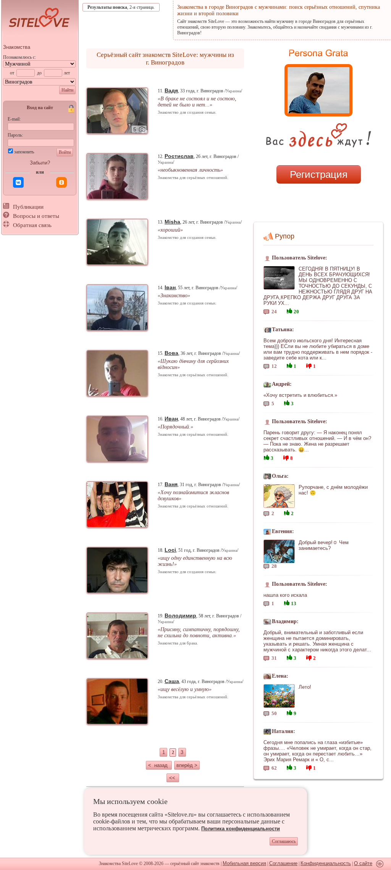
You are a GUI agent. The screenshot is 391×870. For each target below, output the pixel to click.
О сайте (363, 863)
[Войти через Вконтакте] (18, 182)
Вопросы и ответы (36, 216)
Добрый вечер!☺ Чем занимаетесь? (324, 545)
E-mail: (14, 119)
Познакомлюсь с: (19, 57)
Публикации (28, 207)
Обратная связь (32, 225)
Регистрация (318, 174)
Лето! (305, 687)
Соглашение (283, 863)
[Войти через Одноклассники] (61, 182)
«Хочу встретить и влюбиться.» (300, 395)
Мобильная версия (244, 863)
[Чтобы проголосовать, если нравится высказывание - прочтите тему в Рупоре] (289, 310)
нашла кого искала (285, 595)
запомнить (24, 152)
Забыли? (40, 163)
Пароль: (15, 135)
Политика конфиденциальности (240, 828)
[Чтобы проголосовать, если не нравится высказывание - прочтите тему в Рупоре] (309, 365)
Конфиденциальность (326, 863)
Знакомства (16, 47)
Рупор (284, 236)
